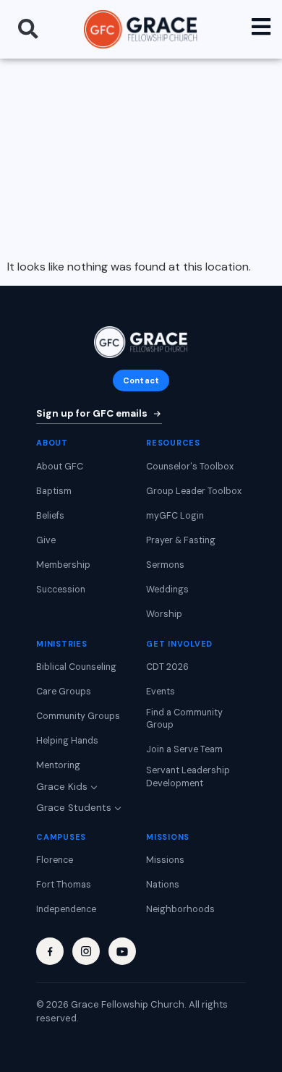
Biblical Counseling (76, 667)
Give (46, 540)
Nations (162, 884)
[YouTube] (122, 951)
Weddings (167, 589)
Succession (60, 589)
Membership (63, 565)
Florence (54, 860)
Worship (164, 614)
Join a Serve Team (184, 749)
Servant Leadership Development (188, 777)
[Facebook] (50, 951)
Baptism (54, 491)
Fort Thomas (63, 884)
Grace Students (73, 807)
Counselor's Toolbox (190, 466)
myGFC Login (175, 516)
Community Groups (78, 716)
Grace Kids (61, 786)
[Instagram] (86, 951)
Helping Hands (67, 740)
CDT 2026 (167, 667)
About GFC (59, 466)
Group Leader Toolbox (194, 491)
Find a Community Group (184, 719)
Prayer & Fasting (180, 540)
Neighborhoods (180, 909)
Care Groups (63, 691)
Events (160, 691)
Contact (141, 380)
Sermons (165, 565)
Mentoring (58, 765)
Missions (165, 860)
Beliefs (50, 516)
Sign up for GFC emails (92, 413)
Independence (66, 909)
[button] (28, 29)
